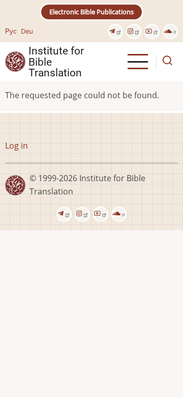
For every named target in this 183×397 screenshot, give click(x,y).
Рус (11, 31)
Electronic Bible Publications (91, 11)
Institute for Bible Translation (56, 61)
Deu (27, 31)
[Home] (15, 61)
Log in (16, 145)
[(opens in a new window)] (115, 31)
